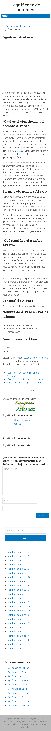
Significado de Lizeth (17, 689)
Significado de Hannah (18, 668)
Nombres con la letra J (18, 590)
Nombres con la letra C (18, 560)
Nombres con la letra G (18, 577)
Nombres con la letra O (18, 610)
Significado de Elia (16, 697)
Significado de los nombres (19, 26)
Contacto (9, 724)
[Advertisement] (25, 66)
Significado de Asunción (17, 438)
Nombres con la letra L (18, 598)
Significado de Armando (17, 415)
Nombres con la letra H (18, 581)
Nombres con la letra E (18, 569)
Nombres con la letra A (18, 552)
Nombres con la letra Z (18, 648)
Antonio (20, 151)
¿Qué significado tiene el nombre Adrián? (26, 379)
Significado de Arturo (17, 684)
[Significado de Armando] (25, 406)
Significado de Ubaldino (18, 701)
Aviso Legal (20, 724)
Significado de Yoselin (17, 680)
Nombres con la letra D (18, 564)
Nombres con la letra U (18, 631)
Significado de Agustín (18, 705)
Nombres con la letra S (18, 623)
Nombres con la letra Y (18, 644)
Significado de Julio (16, 676)
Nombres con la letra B (18, 556)
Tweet (33, 390)
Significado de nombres (17, 719)
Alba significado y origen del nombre (24, 382)
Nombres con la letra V (18, 636)
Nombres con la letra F (18, 573)
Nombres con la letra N (18, 606)
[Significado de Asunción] (25, 427)
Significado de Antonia (16, 445)
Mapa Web (9, 721)
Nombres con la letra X (18, 640)
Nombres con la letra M (18, 602)
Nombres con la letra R (18, 619)
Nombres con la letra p (18, 615)
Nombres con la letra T (18, 627)
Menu (5, 16)
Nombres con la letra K (18, 594)
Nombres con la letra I (18, 585)
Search (25, 538)
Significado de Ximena (18, 693)
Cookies (31, 724)
